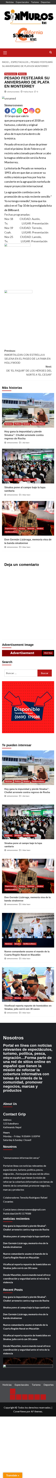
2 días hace (25, 495)
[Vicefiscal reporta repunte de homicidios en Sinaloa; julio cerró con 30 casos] (28, 984)
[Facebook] (7, 110)
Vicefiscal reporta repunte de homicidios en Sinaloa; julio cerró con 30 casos (27, 1266)
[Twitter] (13, 110)
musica (22, 528)
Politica (18, 424)
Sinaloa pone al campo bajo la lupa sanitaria (26, 1236)
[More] (37, 110)
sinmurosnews (13, 91)
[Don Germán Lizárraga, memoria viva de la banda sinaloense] (28, 518)
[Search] (51, 52)
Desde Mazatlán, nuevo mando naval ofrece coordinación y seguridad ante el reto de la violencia (27, 1278)
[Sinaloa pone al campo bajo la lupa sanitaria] (28, 466)
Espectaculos (22, 2)
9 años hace (28, 91)
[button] (5, 52)
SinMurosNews (38, 424)
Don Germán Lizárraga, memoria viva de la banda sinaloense (25, 1245)
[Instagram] (31, 110)
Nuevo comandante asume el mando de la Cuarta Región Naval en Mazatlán (25, 1255)
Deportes (45, 2)
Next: (29, 370)
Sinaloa (26, 424)
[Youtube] (25, 110)
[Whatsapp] (19, 110)
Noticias (10, 2)
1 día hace (25, 443)
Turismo (35, 2)
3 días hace (25, 547)
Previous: (27, 357)
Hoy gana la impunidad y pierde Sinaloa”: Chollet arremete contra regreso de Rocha (24, 435)
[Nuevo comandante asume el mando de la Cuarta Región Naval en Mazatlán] (28, 930)
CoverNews (19, 1411)
